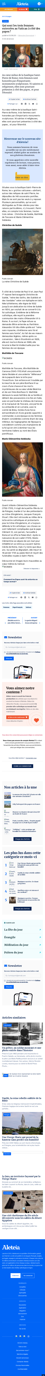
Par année (22, 1329)
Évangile (9, 937)
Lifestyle (22, 1290)
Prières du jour (13, 952)
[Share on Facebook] (22, 104)
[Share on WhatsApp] (37, 104)
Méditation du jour (16, 945)
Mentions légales (22, 1354)
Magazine (22, 1311)
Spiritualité (22, 1293)
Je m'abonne (8, 9)
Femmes (6, 607)
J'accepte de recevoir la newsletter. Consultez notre (23, 653)
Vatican (28, 607)
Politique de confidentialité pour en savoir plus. (23, 653)
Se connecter (28, 1276)
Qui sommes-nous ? (22, 1350)
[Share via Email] (33, 104)
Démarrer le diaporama (31, 568)
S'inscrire (9, 658)
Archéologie (8, 1193)
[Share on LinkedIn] (25, 104)
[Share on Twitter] (29, 104)
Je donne (22, 9)
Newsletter (22, 1305)
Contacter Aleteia (22, 1362)
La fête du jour (13, 929)
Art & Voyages (6, 16)
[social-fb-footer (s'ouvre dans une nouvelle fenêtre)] (20, 1336)
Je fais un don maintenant (16, 717)
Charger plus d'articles (22, 839)
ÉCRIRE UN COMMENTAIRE (23, 766)
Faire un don (21, 177)
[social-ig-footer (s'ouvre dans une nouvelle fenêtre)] (28, 1336)
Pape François (17, 607)
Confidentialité (22, 1369)
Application (22, 1308)
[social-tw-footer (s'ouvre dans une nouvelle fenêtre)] (24, 1336)
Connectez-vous (31, 758)
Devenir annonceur (22, 1358)
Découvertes (22, 1296)
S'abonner (15, 1276)
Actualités (22, 1287)
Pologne (7, 1115)
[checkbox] (4, 652)
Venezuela (7, 1025)
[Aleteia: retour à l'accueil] (22, 4)
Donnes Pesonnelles (22, 1365)
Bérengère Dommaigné (26, 35)
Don (22, 1317)
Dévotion (7, 1154)
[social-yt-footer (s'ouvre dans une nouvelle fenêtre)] (16, 1336)
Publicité (22, 1319)
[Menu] (8, 4)
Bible (5, 1076)
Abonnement (22, 1314)
